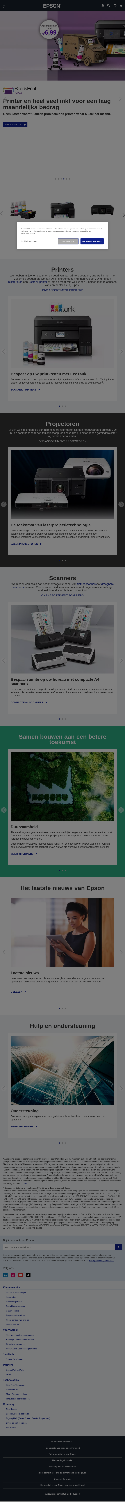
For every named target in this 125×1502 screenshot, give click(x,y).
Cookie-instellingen (29, 241)
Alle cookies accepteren (92, 241)
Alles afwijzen (68, 241)
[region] (62, 235)
